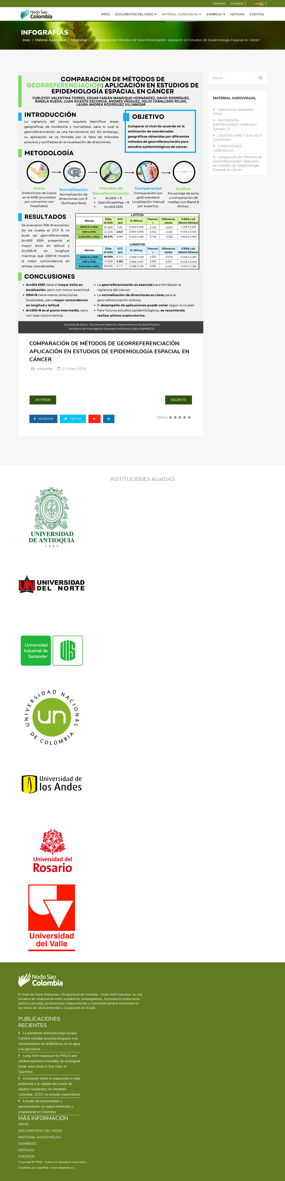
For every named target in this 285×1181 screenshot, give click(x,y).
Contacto (237, 3)
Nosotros (219, 3)
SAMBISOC (214, 14)
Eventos (257, 14)
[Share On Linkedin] (108, 419)
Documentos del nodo (134, 14)
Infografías (79, 40)
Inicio (105, 14)
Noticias (237, 14)
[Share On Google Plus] (94, 419)
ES (261, 4)
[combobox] (230, 78)
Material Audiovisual (180, 14)
